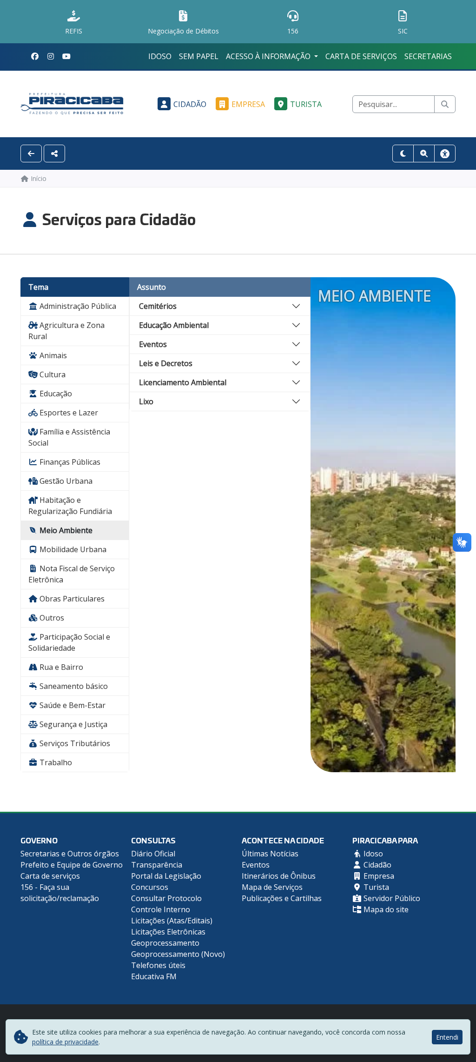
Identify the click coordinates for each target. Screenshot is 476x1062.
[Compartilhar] (54, 153)
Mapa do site (385, 909)
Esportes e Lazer (68, 412)
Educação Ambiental (174, 325)
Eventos (153, 344)
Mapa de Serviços (272, 887)
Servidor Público (391, 898)
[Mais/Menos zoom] (424, 153)
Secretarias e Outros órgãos (69, 853)
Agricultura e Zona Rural (66, 330)
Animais (52, 355)
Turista (306, 104)
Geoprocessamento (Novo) (178, 954)
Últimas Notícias (270, 853)
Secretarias (428, 56)
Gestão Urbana (65, 481)
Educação (55, 393)
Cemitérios (158, 306)
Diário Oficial (153, 853)
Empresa (248, 104)
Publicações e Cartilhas (282, 898)
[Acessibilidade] (445, 153)
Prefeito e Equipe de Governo (71, 865)
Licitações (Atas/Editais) (171, 920)
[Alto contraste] (403, 153)
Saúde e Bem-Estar (72, 705)
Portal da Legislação (166, 876)
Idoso (160, 56)
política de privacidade (65, 1041)
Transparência (156, 865)
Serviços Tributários (74, 743)
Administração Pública (77, 306)
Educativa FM (154, 976)
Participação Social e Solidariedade (69, 642)
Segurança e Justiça (72, 724)
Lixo (146, 401)
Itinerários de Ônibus (279, 876)
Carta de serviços (361, 56)
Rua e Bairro (60, 667)
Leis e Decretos (165, 363)
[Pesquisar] (445, 104)
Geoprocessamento (165, 943)
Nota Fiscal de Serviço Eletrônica (71, 574)
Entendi (447, 1037)
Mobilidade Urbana (72, 549)
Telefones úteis (158, 965)
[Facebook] (35, 56)
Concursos (149, 887)
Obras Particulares (71, 599)
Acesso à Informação (269, 56)
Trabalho (55, 762)
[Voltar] (31, 153)
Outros (51, 618)
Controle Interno (160, 909)
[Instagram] (51, 56)
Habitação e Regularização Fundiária (70, 505)
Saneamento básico (73, 686)
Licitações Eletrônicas (168, 932)
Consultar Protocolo (166, 898)
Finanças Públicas (69, 462)
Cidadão (189, 104)
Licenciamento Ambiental (182, 382)
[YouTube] (66, 56)
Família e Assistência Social (69, 437)
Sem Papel (198, 56)
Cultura (52, 374)
